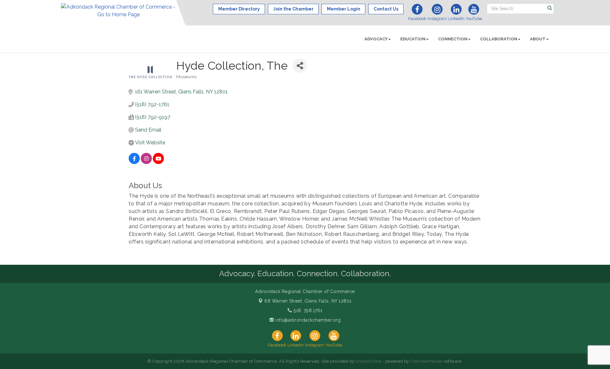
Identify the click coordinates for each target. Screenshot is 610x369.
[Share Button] (300, 65)
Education (412, 39)
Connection (452, 39)
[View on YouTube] (158, 162)
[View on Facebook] (134, 162)
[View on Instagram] (146, 162)
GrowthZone (368, 361)
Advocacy (376, 39)
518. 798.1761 (307, 310)
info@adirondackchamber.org (307, 320)
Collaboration (498, 39)
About (538, 39)
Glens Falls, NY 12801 (308, 301)
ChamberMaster (426, 361)
